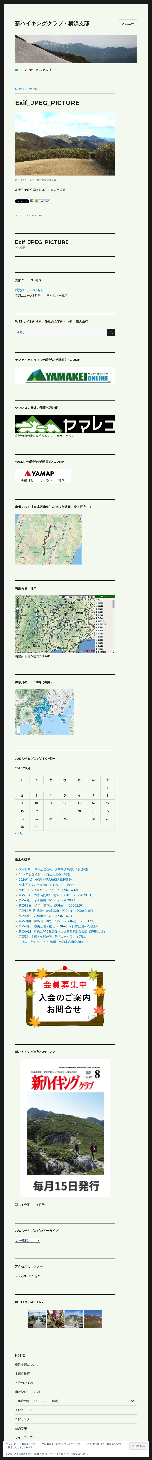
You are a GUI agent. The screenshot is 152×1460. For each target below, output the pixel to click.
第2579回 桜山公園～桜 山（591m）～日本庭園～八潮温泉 (59, 926)
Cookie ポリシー (81, 1454)
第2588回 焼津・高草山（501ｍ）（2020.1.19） (52, 905)
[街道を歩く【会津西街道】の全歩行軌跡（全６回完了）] (48, 539)
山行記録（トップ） (28, 1392)
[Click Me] (44, 712)
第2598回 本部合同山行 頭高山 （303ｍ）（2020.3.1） (56, 895)
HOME (20, 1355)
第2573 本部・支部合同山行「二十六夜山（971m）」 (55, 936)
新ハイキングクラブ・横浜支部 (52, 23)
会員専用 (21, 1428)
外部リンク (22, 1419)
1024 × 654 (37, 215)
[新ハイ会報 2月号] (65, 1128)
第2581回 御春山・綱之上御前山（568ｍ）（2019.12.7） (57, 921)
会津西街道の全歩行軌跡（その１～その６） (48, 885)
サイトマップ (24, 1437)
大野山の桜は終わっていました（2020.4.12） (49, 890)
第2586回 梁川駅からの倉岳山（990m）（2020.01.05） (57, 910)
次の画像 (33, 88)
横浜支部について (27, 1364)
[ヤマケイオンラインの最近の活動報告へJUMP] (65, 375)
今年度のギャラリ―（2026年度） (38, 1401)
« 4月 (19, 833)
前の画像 (20, 88)
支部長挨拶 (22, 1373)
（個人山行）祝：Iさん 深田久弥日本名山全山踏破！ (54, 942)
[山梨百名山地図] (65, 624)
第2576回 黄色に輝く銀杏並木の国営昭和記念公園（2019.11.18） (63, 931)
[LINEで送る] (42, 201)
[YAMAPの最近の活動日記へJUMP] (43, 476)
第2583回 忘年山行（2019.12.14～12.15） (47, 916)
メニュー (128, 23)
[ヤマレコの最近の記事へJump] (65, 424)
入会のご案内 (24, 1383)
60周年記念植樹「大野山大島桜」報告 (44, 874)
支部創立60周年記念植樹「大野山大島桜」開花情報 (53, 869)
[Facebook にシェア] (31, 200)
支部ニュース (24, 1410)
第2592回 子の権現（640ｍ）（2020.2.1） (48, 900)
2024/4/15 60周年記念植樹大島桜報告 (45, 879)
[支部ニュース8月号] (29, 290)
